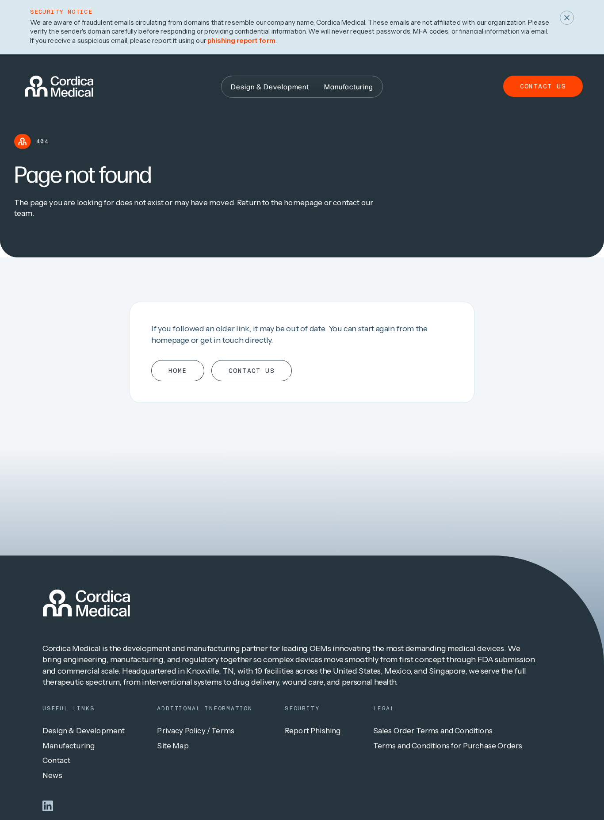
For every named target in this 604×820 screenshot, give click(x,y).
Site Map (172, 745)
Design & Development (83, 730)
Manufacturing (68, 745)
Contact (56, 760)
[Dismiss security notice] (567, 18)
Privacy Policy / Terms (195, 730)
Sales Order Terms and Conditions (433, 730)
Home (177, 371)
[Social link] (47, 806)
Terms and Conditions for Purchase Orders (448, 745)
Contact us (543, 86)
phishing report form (241, 40)
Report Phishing (313, 730)
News (52, 775)
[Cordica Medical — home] (86, 603)
